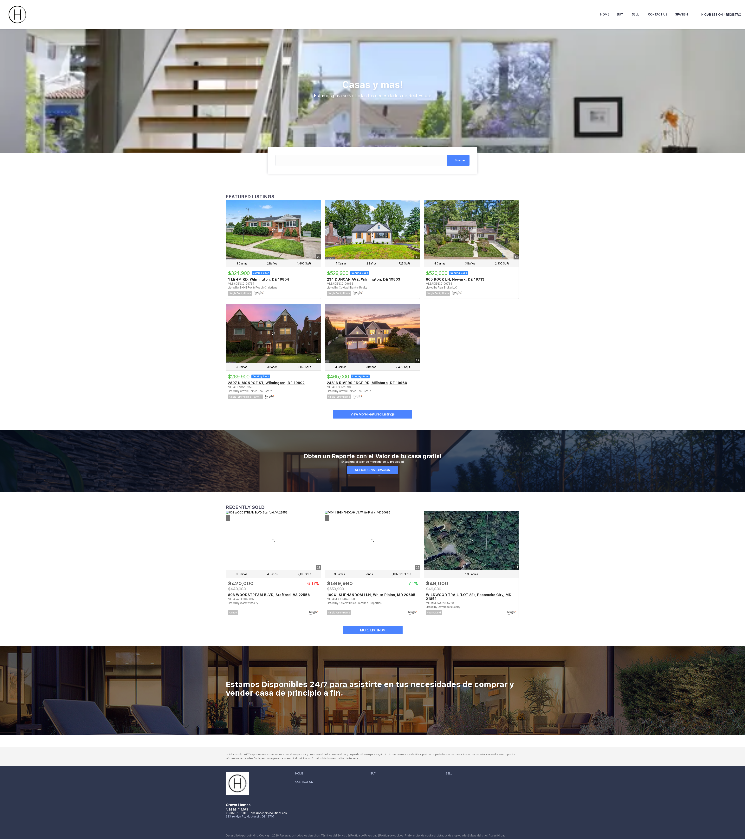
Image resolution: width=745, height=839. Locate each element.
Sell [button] (635, 14)
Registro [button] (733, 14)
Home (604, 14)
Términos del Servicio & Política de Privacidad (349, 835)
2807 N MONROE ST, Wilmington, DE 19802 (266, 383)
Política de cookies (391, 835)
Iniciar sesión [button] (712, 14)
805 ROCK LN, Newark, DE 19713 (455, 279)
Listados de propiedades (452, 835)
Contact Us (657, 14)
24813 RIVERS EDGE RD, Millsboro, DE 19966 (367, 383)
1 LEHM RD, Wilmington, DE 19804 (258, 279)
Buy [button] (620, 14)
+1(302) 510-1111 (236, 813)
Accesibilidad (497, 835)
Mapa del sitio (478, 835)
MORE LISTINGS (372, 630)
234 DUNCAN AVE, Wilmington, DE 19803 (363, 279)
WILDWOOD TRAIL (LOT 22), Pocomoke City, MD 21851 (468, 597)
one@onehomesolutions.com (269, 813)
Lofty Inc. (253, 835)
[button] (682, 14)
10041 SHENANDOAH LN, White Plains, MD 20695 (371, 595)
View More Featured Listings (373, 414)
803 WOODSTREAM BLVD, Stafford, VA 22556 (269, 595)
